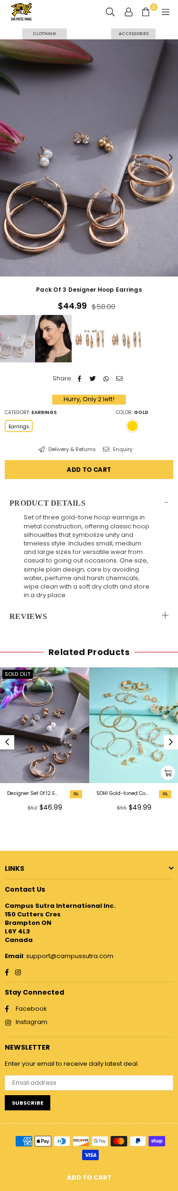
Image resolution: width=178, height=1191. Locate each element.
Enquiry (122, 449)
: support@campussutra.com (68, 955)
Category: (31, 412)
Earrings (19, 426)
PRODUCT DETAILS (47, 503)
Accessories (134, 34)
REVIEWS (28, 616)
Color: (132, 412)
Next (171, 158)
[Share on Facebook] (80, 378)
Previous (7, 158)
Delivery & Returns (71, 449)
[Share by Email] (119, 378)
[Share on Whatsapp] (106, 378)
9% (76, 794)
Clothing (44, 34)
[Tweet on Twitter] (93, 378)
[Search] (110, 12)
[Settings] (128, 12)
